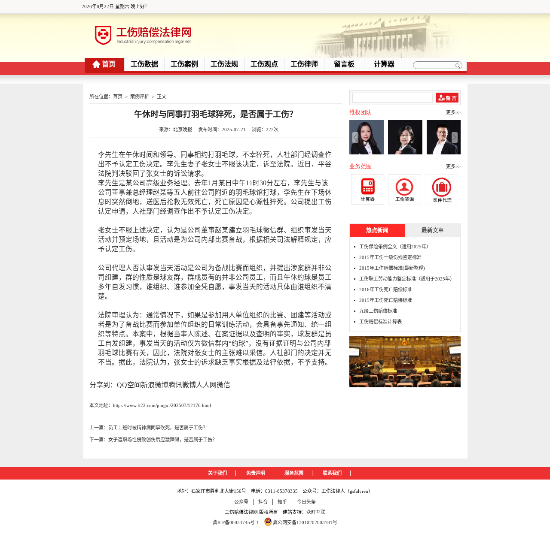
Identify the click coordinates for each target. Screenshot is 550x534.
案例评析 (139, 96)
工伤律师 (304, 64)
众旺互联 (315, 512)
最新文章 (433, 230)
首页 (109, 64)
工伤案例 (184, 64)
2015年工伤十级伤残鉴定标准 (390, 257)
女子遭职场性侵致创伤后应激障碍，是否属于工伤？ (162, 439)
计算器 (384, 64)
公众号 (241, 501)
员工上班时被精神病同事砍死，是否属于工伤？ (158, 427)
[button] (455, 137)
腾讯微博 (182, 385)
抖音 (263, 501)
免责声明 (255, 473)
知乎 (282, 501)
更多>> (453, 112)
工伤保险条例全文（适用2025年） (395, 246)
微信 (223, 385)
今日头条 (306, 501)
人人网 (206, 385)
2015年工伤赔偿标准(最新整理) (392, 268)
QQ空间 (129, 385)
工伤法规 (224, 64)
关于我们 (217, 473)
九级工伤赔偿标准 (378, 311)
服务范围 (293, 473)
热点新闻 (377, 230)
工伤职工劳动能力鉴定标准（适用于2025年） (407, 278)
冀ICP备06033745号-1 (236, 522)
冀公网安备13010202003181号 (305, 522)
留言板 (344, 64)
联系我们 (332, 473)
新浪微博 (154, 385)
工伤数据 (144, 64)
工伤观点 (264, 64)
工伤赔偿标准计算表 (380, 321)
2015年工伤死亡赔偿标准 (385, 300)
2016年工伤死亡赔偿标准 (385, 289)
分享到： (103, 385)
